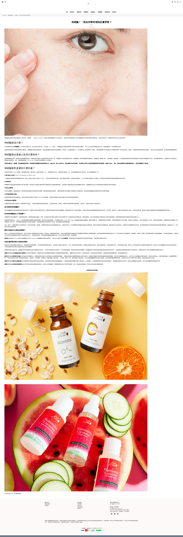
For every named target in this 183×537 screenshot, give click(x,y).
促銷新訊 (93, 12)
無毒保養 (79, 12)
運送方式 (79, 505)
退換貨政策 (80, 507)
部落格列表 (10, 15)
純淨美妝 (72, 12)
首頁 (67, 12)
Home (4, 15)
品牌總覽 (100, 12)
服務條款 (84, 528)
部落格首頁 (107, 12)
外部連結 (114, 12)
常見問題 (79, 504)
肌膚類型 (86, 12)
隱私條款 (89, 528)
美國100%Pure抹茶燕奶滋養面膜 (13, 264)
